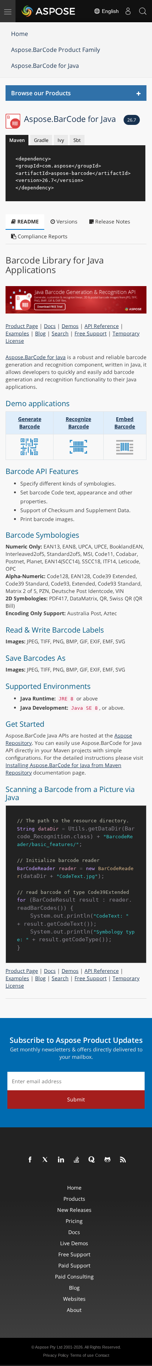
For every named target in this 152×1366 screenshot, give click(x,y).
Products (74, 1198)
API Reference (101, 325)
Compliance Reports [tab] (42, 236)
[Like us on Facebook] (30, 1160)
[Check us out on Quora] (92, 1160)
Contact (102, 1355)
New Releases (74, 1209)
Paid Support (74, 1265)
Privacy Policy (56, 1355)
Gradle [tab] (41, 140)
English (109, 11)
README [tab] (27, 221)
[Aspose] (48, 11)
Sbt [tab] (77, 140)
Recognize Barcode (78, 422)
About (74, 1309)
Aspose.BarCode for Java (45, 66)
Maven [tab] (17, 140)
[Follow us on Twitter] (46, 1160)
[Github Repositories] (108, 1160)
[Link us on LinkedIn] (61, 1160)
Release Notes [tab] (112, 221)
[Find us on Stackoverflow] (77, 1160)
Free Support (91, 333)
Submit (76, 1099)
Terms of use (82, 1355)
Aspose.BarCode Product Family (55, 50)
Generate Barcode (29, 422)
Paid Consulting (74, 1276)
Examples (17, 333)
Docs (50, 325)
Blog (40, 333)
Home (19, 34)
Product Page (22, 325)
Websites (74, 1298)
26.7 (131, 120)
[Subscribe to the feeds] (123, 1160)
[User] (128, 11)
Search (60, 333)
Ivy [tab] (61, 140)
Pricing (74, 1220)
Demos (70, 325)
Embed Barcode (124, 422)
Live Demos (74, 1243)
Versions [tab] (66, 221)
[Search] (143, 11)
